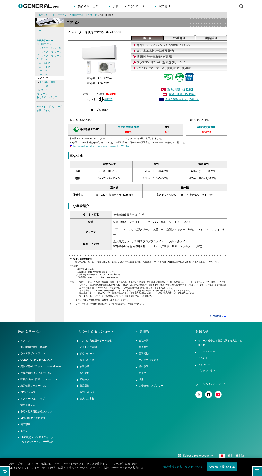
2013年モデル (77, 15)
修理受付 (84, 372)
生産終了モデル (45, 40)
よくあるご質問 (88, 347)
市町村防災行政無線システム (36, 411)
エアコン (62, 15)
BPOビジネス (27, 392)
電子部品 (25, 424)
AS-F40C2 (44, 67)
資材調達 (144, 366)
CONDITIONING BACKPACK (36, 359)
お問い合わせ (43, 110)
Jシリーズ (42, 93)
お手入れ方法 (87, 359)
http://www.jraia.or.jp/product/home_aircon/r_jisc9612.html (101, 146)
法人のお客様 (87, 398)
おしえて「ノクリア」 (48, 97)
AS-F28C (44, 70)
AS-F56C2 (44, 63)
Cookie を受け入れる (222, 466)
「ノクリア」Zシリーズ (49, 51)
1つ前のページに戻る (5, 471)
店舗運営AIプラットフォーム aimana (40, 366)
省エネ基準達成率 (128, 127)
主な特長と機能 (47, 82)
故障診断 (84, 366)
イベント (203, 357)
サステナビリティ (148, 359)
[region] (131, 467)
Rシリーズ (42, 89)
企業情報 (142, 331)
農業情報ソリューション (33, 385)
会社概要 (144, 340)
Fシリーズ (91, 15)
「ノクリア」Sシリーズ (49, 55)
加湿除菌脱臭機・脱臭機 (33, 347)
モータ (24, 430)
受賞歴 (142, 372)
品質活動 (144, 353)
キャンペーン (205, 364)
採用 (141, 379)
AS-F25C (44, 74)
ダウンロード (87, 353)
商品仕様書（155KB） (182, 94)
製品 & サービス (47, 15)
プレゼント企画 (206, 370)
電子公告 (144, 347)
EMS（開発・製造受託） (34, 417)
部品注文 (84, 379)
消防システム (27, 404)
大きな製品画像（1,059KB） (182, 99)
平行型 (108, 99)
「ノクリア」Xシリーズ (49, 48)
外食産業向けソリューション (36, 372)
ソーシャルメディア (210, 384)
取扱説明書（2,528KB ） (182, 89)
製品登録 (84, 385)
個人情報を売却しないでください (183, 466)
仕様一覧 (43, 86)
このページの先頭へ (257, 471)
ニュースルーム (206, 351)
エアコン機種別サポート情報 (96, 340)
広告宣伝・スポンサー (151, 385)
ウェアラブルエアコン (32, 353)
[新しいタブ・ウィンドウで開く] (198, 397)
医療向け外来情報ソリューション (38, 379)
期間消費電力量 (206, 127)
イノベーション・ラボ (32, 398)
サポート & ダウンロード (49, 106)
